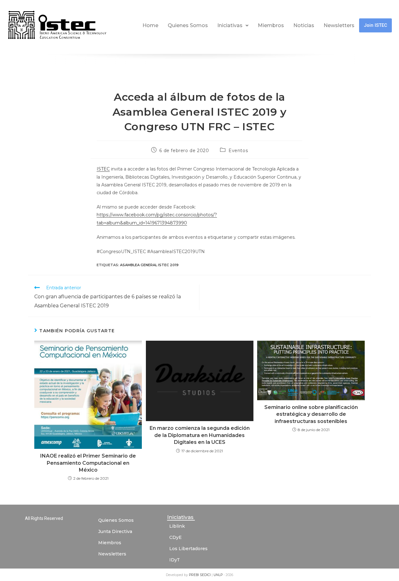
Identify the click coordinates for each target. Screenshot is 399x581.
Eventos (238, 150)
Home (150, 25)
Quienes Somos (188, 25)
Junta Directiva (115, 531)
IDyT (174, 560)
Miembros (271, 25)
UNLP (219, 575)
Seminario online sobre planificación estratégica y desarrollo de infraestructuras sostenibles (311, 414)
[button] (233, 25)
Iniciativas (230, 25)
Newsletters (339, 25)
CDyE (175, 537)
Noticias (303, 25)
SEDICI (206, 575)
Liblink (177, 526)
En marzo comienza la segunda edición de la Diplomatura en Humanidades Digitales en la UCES (200, 435)
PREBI (194, 575)
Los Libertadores (188, 548)
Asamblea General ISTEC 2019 (149, 265)
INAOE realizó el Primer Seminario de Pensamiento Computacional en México (88, 463)
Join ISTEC (375, 25)
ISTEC (103, 169)
